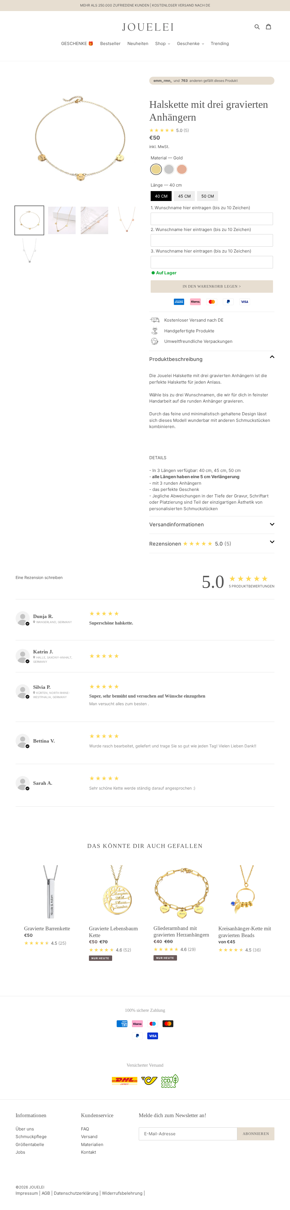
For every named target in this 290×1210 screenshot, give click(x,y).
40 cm (161, 196)
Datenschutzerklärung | (78, 1193)
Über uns (25, 1129)
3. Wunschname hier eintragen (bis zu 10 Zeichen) (201, 251)
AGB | (48, 1193)
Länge (166, 185)
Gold (156, 169)
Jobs (20, 1152)
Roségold (181, 169)
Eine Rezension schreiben (39, 577)
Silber (169, 169)
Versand (89, 1136)
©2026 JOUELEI (30, 1187)
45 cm (184, 196)
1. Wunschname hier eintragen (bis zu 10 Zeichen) (200, 207)
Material (167, 158)
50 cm (207, 196)
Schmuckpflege (31, 1136)
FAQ (85, 1129)
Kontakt (88, 1152)
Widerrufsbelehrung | (123, 1193)
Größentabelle (30, 1144)
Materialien (92, 1144)
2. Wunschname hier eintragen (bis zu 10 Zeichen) (201, 229)
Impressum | (29, 1193)
